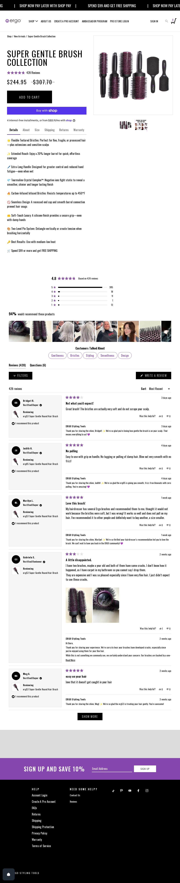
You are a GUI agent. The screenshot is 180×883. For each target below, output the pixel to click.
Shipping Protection (43, 827)
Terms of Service (41, 846)
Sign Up (144, 769)
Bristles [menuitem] (74, 355)
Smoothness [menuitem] (107, 355)
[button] (46, 72)
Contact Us (75, 795)
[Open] (9, 874)
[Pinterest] (121, 790)
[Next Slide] (168, 331)
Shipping (36, 820)
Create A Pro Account (44, 801)
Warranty (37, 839)
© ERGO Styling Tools (24, 873)
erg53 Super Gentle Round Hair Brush (40, 416)
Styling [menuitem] (90, 355)
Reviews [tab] (17, 366)
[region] (90, 331)
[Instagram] (147, 790)
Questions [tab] (38, 366)
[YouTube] (129, 790)
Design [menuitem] (125, 355)
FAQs (34, 808)
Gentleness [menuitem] (57, 355)
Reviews (73, 801)
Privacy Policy (39, 833)
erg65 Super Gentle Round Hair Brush (40, 464)
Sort (144, 389)
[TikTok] (113, 790)
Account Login (39, 795)
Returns (36, 814)
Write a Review (157, 376)
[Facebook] (138, 790)
